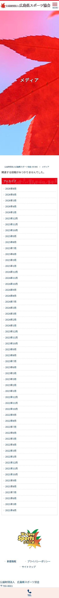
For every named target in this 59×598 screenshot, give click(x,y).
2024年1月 (10, 325)
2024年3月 (10, 313)
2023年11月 (11, 337)
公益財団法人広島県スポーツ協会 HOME (21, 167)
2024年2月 (10, 319)
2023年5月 (10, 373)
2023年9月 (10, 349)
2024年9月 (10, 290)
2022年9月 (10, 415)
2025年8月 (10, 242)
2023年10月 (11, 343)
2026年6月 (10, 194)
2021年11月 (11, 468)
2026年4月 (10, 206)
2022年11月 (11, 403)
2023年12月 (11, 331)
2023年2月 (10, 385)
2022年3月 (10, 450)
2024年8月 (10, 295)
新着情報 (11, 561)
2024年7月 (10, 301)
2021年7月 (10, 492)
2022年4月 (10, 444)
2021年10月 (11, 474)
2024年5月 (10, 307)
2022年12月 (11, 397)
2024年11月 (11, 278)
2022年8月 (10, 421)
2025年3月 (10, 260)
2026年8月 (10, 188)
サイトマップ (29, 567)
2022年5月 (10, 438)
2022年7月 (10, 427)
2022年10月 (11, 409)
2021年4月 (10, 510)
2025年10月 (11, 230)
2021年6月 (10, 498)
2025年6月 (10, 254)
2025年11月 (11, 224)
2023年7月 (10, 361)
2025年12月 (11, 218)
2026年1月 (10, 212)
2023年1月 (10, 391)
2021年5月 (10, 504)
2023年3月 (10, 379)
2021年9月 (10, 480)
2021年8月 (10, 486)
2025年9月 (10, 236)
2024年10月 (11, 284)
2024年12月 (11, 272)
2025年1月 (10, 266)
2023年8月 (10, 355)
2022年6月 (10, 433)
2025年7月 (10, 248)
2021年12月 (11, 462)
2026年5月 (10, 200)
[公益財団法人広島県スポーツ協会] (25, 5)
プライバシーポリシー (38, 561)
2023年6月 (10, 367)
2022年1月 (10, 456)
